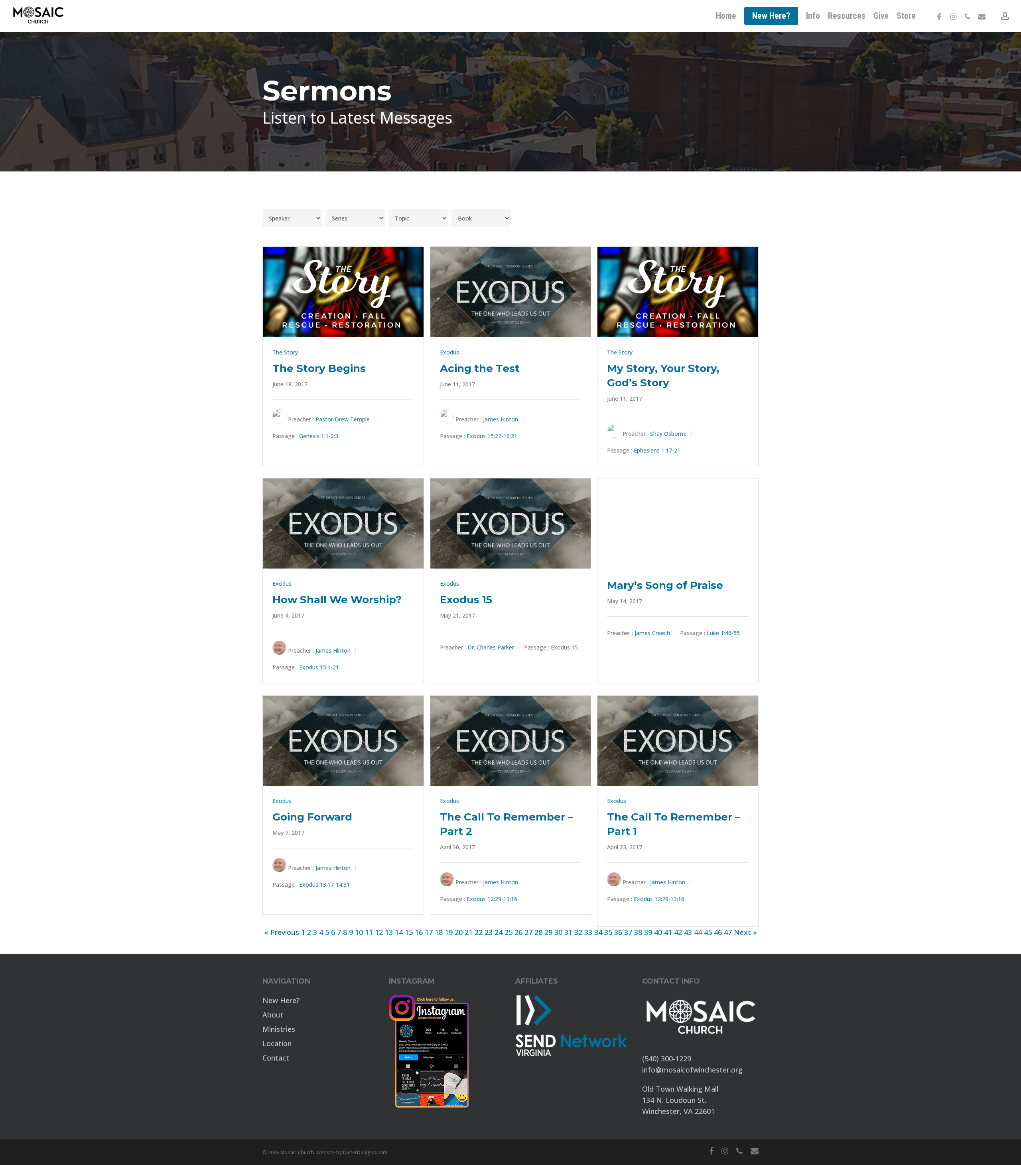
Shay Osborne (668, 433)
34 (598, 932)
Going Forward (312, 817)
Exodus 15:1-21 (319, 667)
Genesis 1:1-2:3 (318, 436)
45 (708, 932)
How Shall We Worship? (337, 599)
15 (409, 932)
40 (658, 932)
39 (648, 932)
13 (389, 932)
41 (668, 932)
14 (399, 932)
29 (548, 932)
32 (578, 932)
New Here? (281, 1000)
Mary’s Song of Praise (665, 585)
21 (469, 932)
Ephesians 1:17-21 (657, 450)
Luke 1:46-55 (723, 633)
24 (499, 932)
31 (568, 932)
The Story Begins (319, 368)
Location (277, 1043)
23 (489, 932)
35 (608, 932)
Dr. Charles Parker (490, 647)
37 (628, 932)
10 (359, 932)
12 (379, 932)
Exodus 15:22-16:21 (492, 436)
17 (429, 932)
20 (459, 932)
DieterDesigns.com (365, 1152)
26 (518, 932)
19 (449, 932)
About (273, 1014)
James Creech (652, 633)
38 (638, 932)
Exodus (449, 352)
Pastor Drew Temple (342, 419)
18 (439, 932)
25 (508, 932)
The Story (285, 352)
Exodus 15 (466, 599)
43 (688, 932)
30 (558, 932)
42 (678, 932)
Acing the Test (480, 368)
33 (588, 932)
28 (538, 932)
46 (718, 932)
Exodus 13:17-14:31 (324, 884)
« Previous (281, 932)
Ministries (278, 1029)
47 (728, 932)
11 (369, 932)
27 (528, 932)
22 (479, 932)
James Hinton (500, 419)
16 (419, 932)
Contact (275, 1058)
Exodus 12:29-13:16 (492, 899)
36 (618, 932)
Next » (745, 932)
